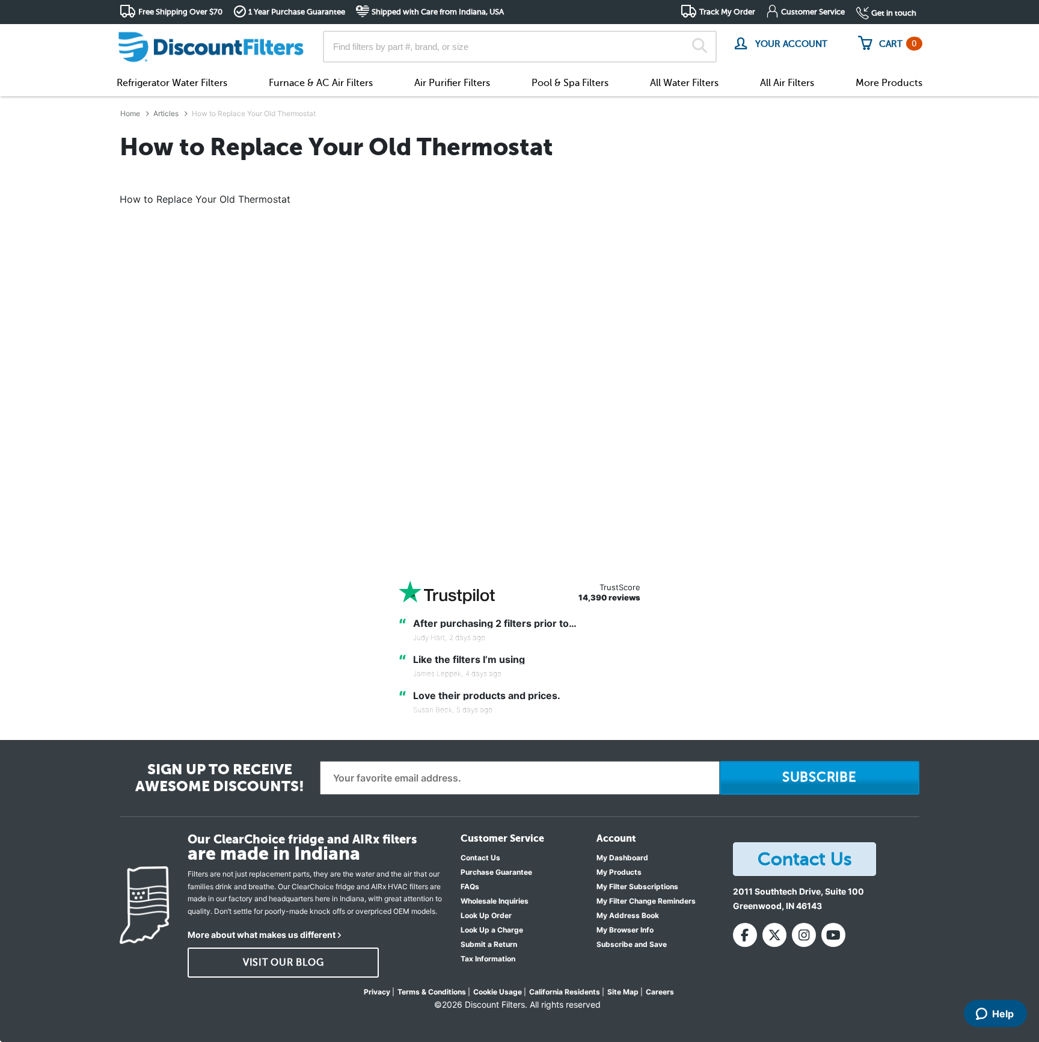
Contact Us (480, 857)
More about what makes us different (262, 934)
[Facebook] (745, 935)
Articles (166, 113)
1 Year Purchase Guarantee (296, 11)
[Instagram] (804, 935)
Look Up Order (486, 915)
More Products (889, 83)
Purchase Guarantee (496, 872)
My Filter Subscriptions (637, 886)
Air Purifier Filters (452, 83)
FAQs (470, 886)
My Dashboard (622, 857)
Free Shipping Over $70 (180, 11)
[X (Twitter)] (774, 935)
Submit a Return (489, 944)
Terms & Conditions (431, 991)
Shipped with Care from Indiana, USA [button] (438, 11)
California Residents (564, 991)
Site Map (623, 991)
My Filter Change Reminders (646, 900)
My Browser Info (625, 929)
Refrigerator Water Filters (172, 83)
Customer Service (813, 11)
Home (130, 113)
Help (1003, 1014)
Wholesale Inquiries (495, 900)
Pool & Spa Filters (570, 83)
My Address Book (627, 915)
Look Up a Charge (492, 929)
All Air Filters (787, 83)
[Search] (699, 46)
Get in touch (893, 12)
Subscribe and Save (631, 944)
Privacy (377, 991)
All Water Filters (684, 83)
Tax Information (488, 958)
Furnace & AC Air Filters (321, 83)
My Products (619, 872)
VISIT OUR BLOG (283, 962)
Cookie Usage (497, 991)
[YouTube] (833, 935)
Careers (660, 991)
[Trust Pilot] (447, 592)
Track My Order (727, 11)
